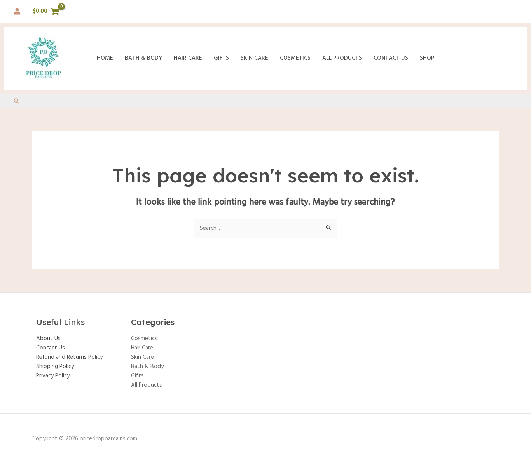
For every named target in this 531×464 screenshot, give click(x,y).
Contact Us (391, 58)
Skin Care (254, 58)
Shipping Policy (55, 366)
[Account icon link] (17, 11)
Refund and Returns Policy (69, 357)
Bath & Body (143, 58)
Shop (427, 58)
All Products (342, 58)
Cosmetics (295, 58)
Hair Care (188, 58)
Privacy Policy (53, 376)
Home (105, 58)
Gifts (221, 58)
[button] (17, 102)
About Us (48, 338)
